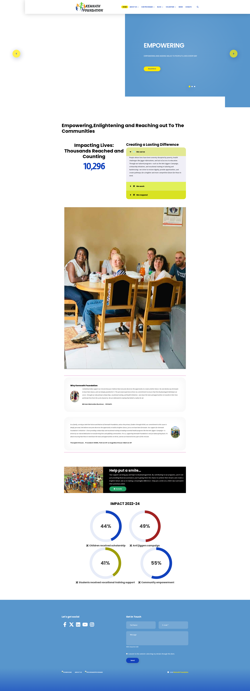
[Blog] (162, 7)
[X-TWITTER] (71, 624)
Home (125, 7)
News (181, 7)
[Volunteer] (175, 7)
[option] (125, 53)
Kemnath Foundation (180, 672)
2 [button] (192, 86)
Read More (152, 69)
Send (133, 660)
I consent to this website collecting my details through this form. (151, 654)
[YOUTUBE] (85, 624)
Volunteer (170, 7)
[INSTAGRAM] (92, 624)
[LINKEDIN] (78, 624)
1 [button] (189, 86)
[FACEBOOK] (64, 624)
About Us (133, 7)
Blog (159, 7)
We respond (142, 195)
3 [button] (194, 86)
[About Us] (138, 7)
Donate (189, 7)
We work (140, 186)
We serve (140, 152)
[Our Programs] (154, 7)
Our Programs (147, 7)
